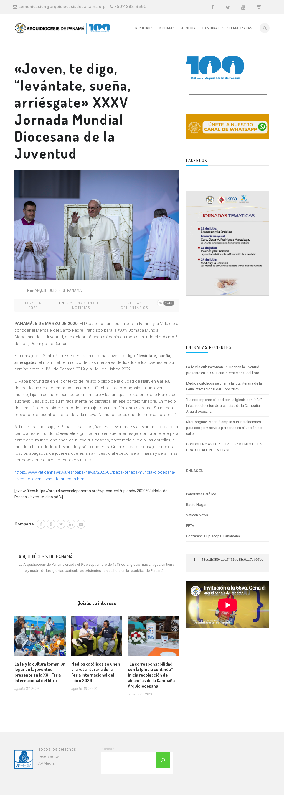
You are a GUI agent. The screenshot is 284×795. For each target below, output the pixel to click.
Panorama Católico (201, 494)
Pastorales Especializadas (227, 28)
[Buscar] (163, 760)
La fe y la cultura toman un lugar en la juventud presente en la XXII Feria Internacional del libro (39, 672)
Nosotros (144, 28)
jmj (71, 303)
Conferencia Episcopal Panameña (213, 536)
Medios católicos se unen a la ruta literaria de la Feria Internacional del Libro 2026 (95, 672)
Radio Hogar (196, 504)
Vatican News (197, 515)
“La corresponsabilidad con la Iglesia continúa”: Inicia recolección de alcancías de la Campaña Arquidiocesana (151, 675)
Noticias (167, 28)
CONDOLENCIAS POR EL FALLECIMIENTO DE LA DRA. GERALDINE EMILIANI (224, 447)
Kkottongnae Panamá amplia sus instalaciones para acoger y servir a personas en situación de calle (224, 428)
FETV (190, 526)
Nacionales (90, 303)
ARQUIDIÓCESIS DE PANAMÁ (58, 290)
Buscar (107, 749)
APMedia (188, 28)
